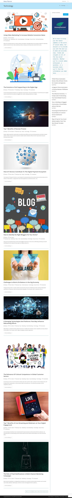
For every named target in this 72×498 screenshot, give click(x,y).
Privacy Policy (57, 496)
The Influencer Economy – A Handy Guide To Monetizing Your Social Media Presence (59, 96)
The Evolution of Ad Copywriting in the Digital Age (20, 87)
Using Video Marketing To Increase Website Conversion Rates (24, 35)
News (22, 89)
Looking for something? (56, 12)
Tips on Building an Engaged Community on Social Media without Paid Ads (59, 104)
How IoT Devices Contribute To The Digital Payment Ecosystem (25, 172)
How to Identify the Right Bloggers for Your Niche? (21, 235)
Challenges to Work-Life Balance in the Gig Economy (21, 282)
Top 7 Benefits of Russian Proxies (15, 129)
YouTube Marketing (39, 39)
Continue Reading (9, 48)
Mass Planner (8, 1)
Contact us (66, 496)
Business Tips (7, 39)
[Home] (59, 5)
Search (65, 14)
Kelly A (6, 37)
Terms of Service (51, 496)
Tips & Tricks (32, 39)
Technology (27, 39)
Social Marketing (21, 39)
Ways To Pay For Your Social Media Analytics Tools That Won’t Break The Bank (59, 121)
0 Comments (7, 40)
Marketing (13, 39)
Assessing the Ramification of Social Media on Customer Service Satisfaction (59, 112)
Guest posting (62, 496)
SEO (16, 39)
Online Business (25, 284)
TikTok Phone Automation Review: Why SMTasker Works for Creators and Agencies (59, 81)
